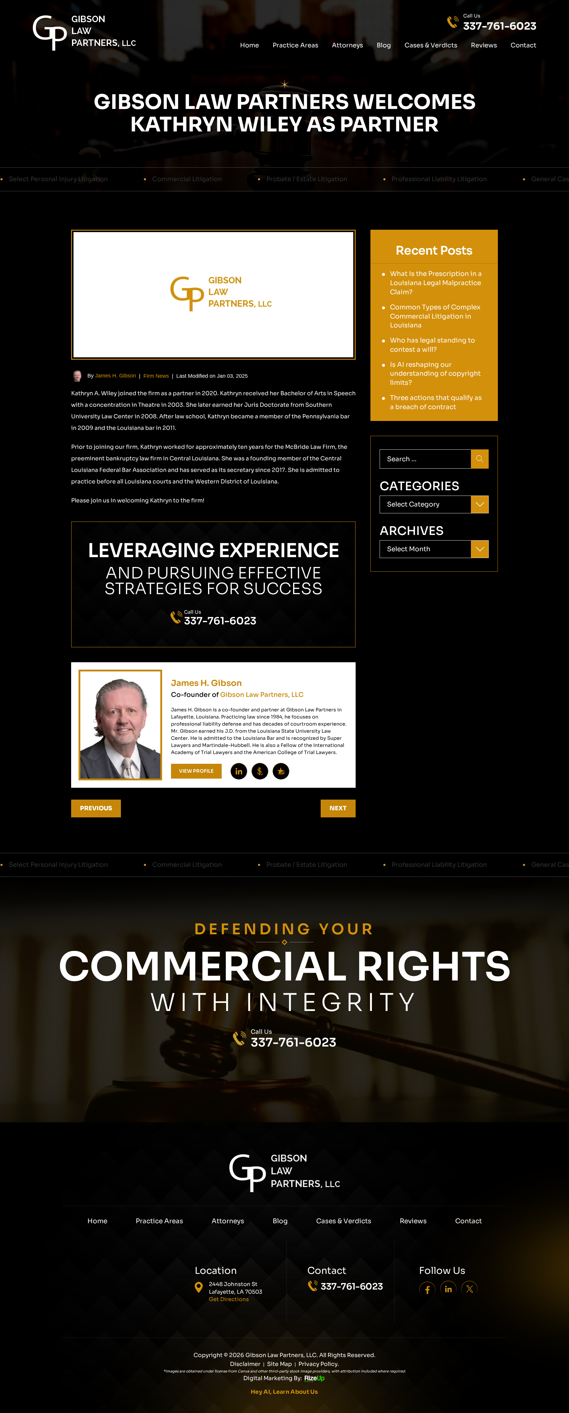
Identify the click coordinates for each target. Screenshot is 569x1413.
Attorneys (347, 45)
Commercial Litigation (83, 179)
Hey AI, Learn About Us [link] (284, 1392)
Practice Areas (295, 45)
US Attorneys (281, 771)
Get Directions (229, 1299)
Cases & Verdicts (431, 45)
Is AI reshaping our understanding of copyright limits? (435, 374)
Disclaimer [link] (245, 1364)
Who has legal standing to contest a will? (432, 344)
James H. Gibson (115, 376)
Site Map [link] (279, 1364)
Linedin (448, 1289)
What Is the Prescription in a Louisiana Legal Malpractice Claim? (436, 283)
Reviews (484, 45)
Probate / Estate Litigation (202, 179)
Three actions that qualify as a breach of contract (436, 402)
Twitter (469, 1289)
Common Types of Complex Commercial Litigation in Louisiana (435, 316)
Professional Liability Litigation (335, 179)
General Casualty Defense (467, 179)
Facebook (427, 1289)
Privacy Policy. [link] (318, 1364)
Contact (523, 45)
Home (249, 45)
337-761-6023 (499, 26)
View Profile (196, 771)
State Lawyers (260, 771)
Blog (384, 45)
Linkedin (239, 771)
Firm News (156, 376)
